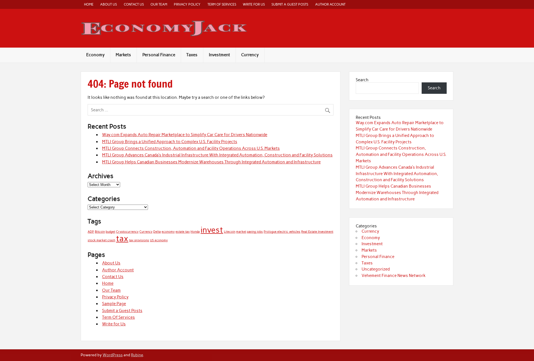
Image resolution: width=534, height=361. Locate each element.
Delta (157, 232)
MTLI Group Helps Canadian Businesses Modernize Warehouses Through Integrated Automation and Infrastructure (211, 161)
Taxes (191, 54)
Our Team (158, 4)
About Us (108, 4)
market (241, 232)
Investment (219, 54)
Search (362, 79)
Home (88, 4)
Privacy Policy (187, 4)
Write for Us (254, 4)
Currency (250, 54)
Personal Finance (158, 54)
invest (212, 230)
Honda (195, 232)
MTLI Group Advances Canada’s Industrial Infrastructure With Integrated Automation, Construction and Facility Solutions (217, 155)
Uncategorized (376, 269)
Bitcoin (100, 232)
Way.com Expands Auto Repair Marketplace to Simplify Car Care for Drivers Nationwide (184, 134)
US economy (159, 240)
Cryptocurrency (127, 232)
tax (122, 238)
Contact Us (134, 4)
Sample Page (114, 303)
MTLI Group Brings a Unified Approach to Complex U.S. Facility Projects (169, 141)
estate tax (182, 232)
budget (110, 232)
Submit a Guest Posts (289, 4)
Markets (123, 54)
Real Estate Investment (317, 232)
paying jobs (255, 232)
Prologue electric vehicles (282, 232)
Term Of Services (221, 4)
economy (168, 232)
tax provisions (139, 240)
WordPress (113, 355)
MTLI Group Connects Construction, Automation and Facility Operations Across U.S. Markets (191, 148)
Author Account (330, 4)
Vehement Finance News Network (394, 275)
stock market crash (101, 240)
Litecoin (229, 232)
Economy (95, 54)
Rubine (137, 355)
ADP (91, 232)
